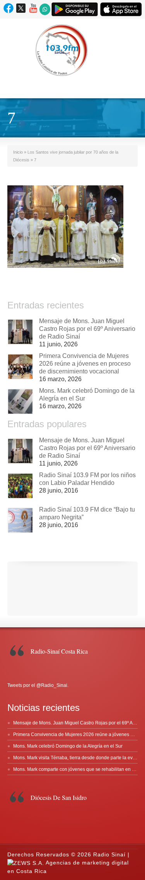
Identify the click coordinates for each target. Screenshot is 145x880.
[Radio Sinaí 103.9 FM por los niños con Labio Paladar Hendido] (20, 486)
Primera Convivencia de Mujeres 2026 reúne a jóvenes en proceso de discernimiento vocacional (85, 364)
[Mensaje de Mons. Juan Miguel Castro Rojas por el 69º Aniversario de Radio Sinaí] (20, 332)
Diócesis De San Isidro (59, 797)
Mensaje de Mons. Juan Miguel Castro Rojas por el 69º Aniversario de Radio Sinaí (87, 329)
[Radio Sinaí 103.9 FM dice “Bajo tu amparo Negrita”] (20, 520)
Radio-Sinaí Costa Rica (59, 651)
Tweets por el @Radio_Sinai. (37, 685)
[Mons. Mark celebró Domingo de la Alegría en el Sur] (20, 401)
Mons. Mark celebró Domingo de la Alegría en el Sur (68, 746)
